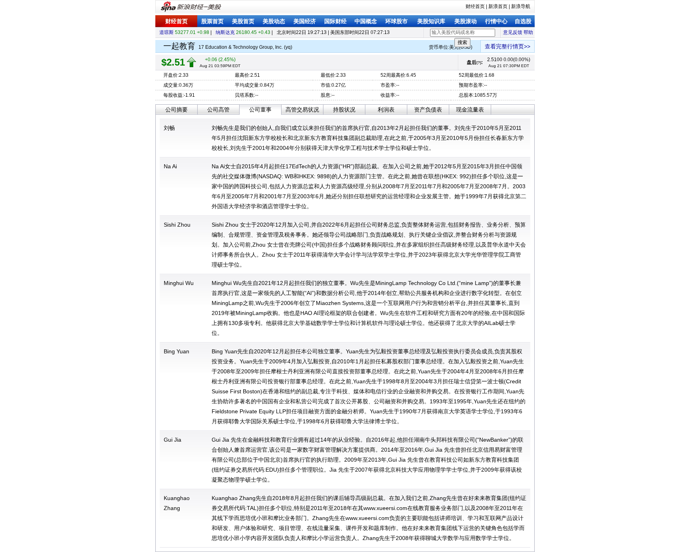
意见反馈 (512, 32)
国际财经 (335, 21)
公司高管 (218, 109)
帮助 (528, 32)
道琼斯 (166, 32)
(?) (478, 62)
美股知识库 (431, 21)
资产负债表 (428, 109)
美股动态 (274, 21)
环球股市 (396, 21)
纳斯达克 (225, 32)
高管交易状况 (302, 109)
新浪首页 (498, 6)
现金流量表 (470, 109)
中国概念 (366, 21)
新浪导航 (520, 6)
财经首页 (475, 6)
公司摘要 (176, 109)
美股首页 (243, 21)
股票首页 (212, 21)
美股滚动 (465, 21)
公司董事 (260, 109)
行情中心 (496, 21)
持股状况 (344, 109)
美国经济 (304, 21)
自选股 (523, 21)
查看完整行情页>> (507, 46)
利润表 (386, 109)
